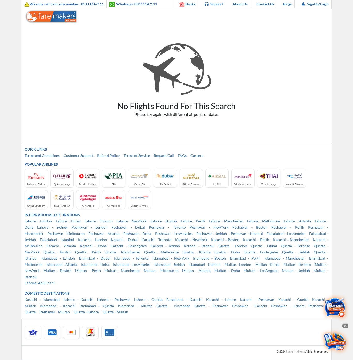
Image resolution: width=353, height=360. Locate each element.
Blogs (287, 4)
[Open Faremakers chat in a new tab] (335, 308)
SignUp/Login (318, 4)
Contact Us (265, 4)
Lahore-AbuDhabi (40, 283)
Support (217, 4)
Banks (190, 4)
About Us (240, 4)
